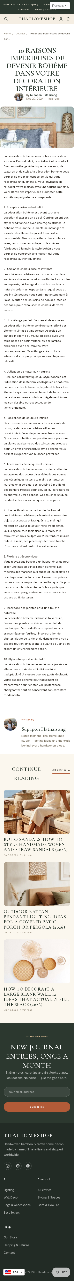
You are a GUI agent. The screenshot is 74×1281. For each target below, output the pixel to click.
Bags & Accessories (17, 1205)
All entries (44, 1190)
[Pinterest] (18, 1166)
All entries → (61, 770)
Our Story (10, 1237)
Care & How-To (48, 1205)
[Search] (6, 19)
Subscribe (37, 1106)
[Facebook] (28, 1166)
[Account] (61, 19)
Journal (20, 33)
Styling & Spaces (49, 1197)
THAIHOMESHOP (36, 19)
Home (7, 33)
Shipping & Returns (16, 1245)
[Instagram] (8, 1166)
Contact (9, 1253)
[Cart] (68, 19)
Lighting (9, 1190)
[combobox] (14, 1272)
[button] (60, 5)
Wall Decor (11, 1197)
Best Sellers (12, 1213)
